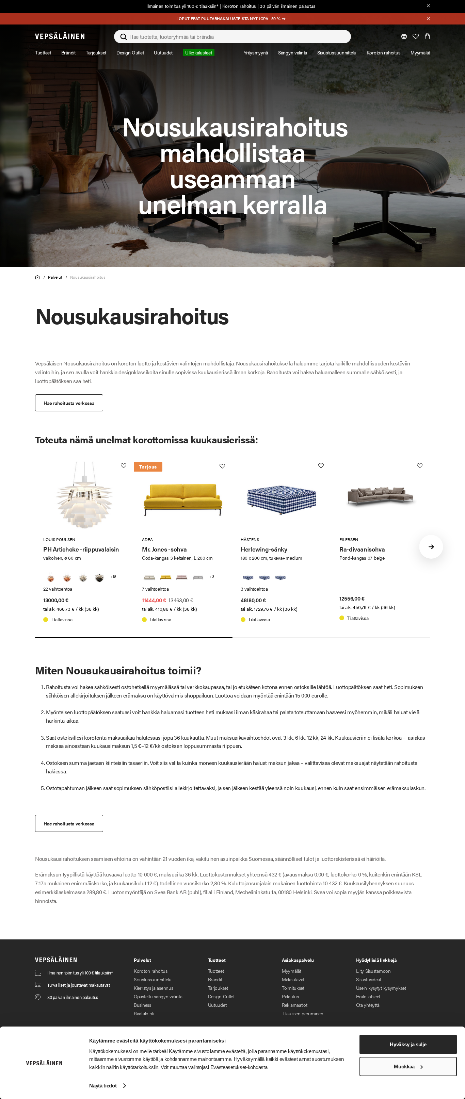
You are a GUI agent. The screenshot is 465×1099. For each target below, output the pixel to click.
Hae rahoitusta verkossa (69, 402)
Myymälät (291, 970)
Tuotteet (216, 970)
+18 (113, 576)
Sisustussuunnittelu (153, 979)
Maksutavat (293, 979)
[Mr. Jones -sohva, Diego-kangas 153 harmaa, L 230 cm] (198, 577)
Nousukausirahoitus (88, 277)
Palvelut (55, 277)
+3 (211, 576)
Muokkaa (404, 1066)
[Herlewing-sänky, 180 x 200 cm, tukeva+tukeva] (280, 577)
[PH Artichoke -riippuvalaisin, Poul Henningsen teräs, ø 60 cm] (83, 577)
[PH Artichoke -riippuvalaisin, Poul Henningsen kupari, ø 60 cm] (67, 577)
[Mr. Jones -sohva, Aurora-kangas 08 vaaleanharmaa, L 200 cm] (149, 577)
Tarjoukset (218, 987)
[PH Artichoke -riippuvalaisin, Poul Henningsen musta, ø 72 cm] (99, 577)
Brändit (215, 979)
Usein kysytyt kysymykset (381, 987)
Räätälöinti (144, 1013)
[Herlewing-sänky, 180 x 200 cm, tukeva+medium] (248, 577)
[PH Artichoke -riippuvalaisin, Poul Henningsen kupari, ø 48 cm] (50, 577)
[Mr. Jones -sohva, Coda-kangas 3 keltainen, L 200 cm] (165, 577)
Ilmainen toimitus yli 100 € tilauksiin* (182, 5)
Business (142, 1004)
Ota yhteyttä (368, 1004)
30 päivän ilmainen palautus (287, 5)
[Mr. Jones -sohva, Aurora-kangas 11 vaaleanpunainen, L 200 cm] (181, 577)
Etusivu (37, 277)
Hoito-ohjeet (368, 996)
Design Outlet (221, 996)
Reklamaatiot (294, 1004)
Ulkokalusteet (198, 52)
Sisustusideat (368, 979)
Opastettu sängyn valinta (158, 996)
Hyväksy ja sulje (408, 1044)
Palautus (290, 996)
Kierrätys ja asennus (153, 987)
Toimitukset (293, 987)
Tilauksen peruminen (302, 1013)
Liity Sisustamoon (373, 970)
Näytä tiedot (102, 1085)
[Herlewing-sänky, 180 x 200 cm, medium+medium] (264, 577)
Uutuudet (217, 1004)
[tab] (134, 637)
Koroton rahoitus (239, 5)
